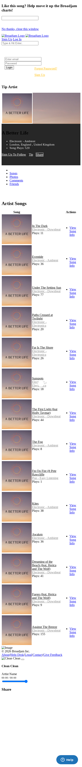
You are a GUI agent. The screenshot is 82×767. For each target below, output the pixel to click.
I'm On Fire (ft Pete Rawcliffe (44, 472)
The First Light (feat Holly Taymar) (44, 411)
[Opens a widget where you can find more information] (67, 760)
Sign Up (39, 75)
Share (39, 154)
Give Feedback (52, 654)
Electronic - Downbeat (46, 229)
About (6, 654)
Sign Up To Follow (14, 154)
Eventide (37, 256)
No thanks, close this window (20, 29)
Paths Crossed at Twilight (42, 316)
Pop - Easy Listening (45, 478)
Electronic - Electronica (39, 323)
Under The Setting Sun (46, 287)
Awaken (37, 534)
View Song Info (72, 231)
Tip (31, 154)
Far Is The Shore (42, 347)
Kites (35, 503)
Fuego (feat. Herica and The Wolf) (44, 596)
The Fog (37, 442)
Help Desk (17, 654)
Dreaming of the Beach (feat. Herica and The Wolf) (44, 565)
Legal (28, 654)
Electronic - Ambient (45, 260)
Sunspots (37, 378)
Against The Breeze (44, 627)
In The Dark (40, 226)
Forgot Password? (45, 68)
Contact (37, 654)
